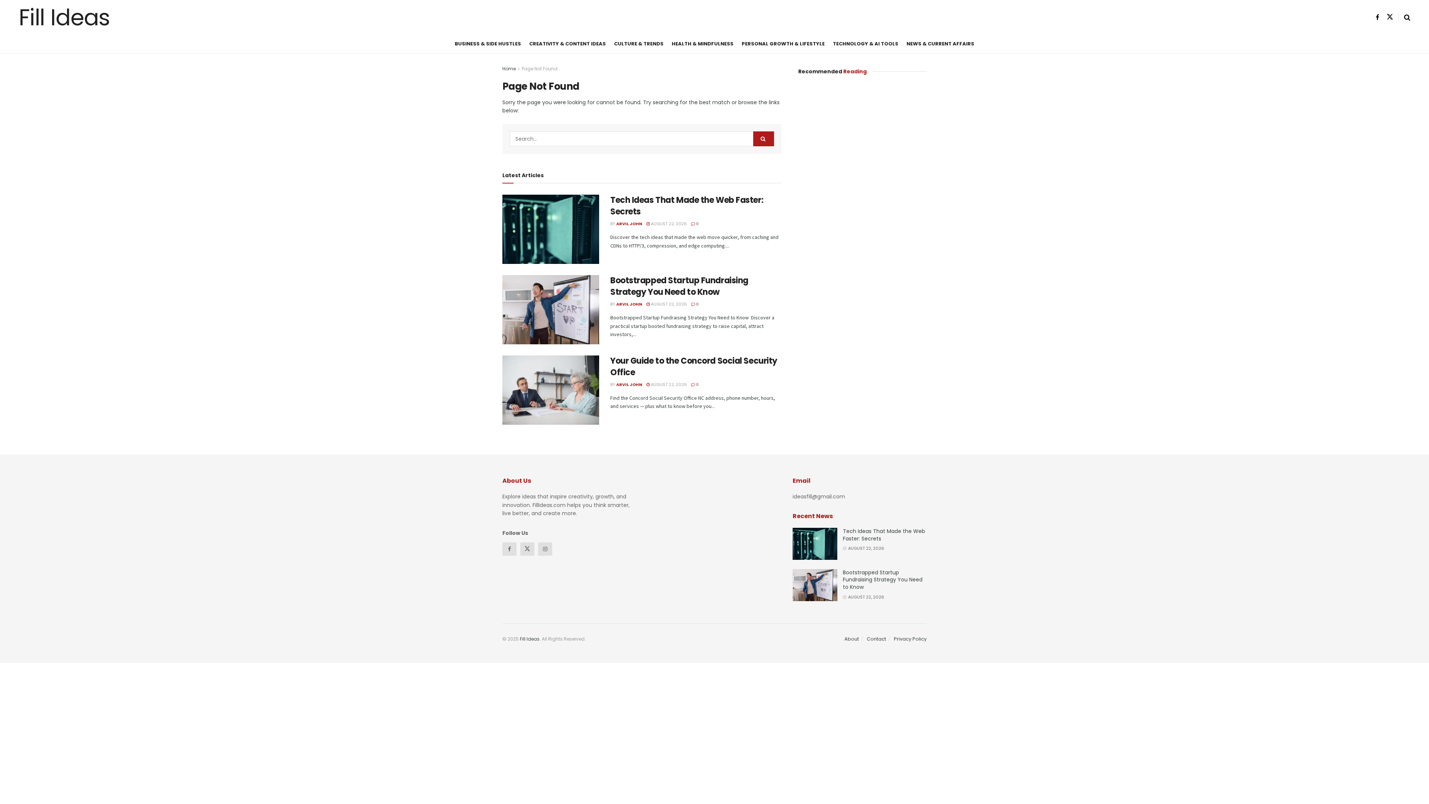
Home (509, 69)
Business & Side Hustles (488, 43)
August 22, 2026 (668, 224)
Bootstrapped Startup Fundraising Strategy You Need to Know (679, 286)
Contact (876, 638)
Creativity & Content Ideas (567, 43)
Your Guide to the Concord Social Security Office (693, 366)
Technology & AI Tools (865, 43)
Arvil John (629, 224)
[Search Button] (763, 138)
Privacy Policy (910, 638)
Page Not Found (539, 69)
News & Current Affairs (940, 43)
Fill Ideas (64, 17)
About (851, 638)
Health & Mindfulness (702, 43)
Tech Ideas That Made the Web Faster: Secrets (686, 205)
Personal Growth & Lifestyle (783, 43)
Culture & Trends (639, 43)
